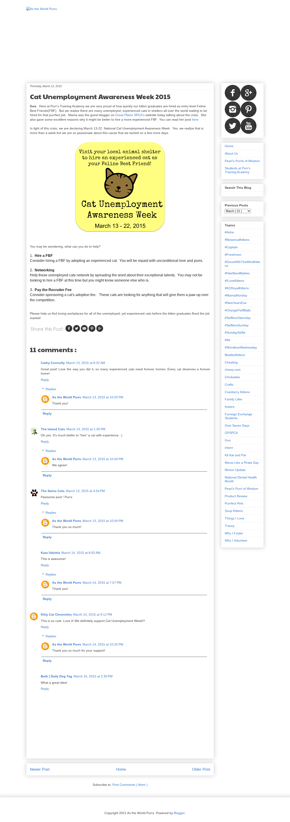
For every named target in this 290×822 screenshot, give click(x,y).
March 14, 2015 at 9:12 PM (92, 614)
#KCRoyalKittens (237, 288)
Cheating (231, 362)
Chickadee (232, 377)
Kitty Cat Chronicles (56, 614)
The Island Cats (53, 429)
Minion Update (235, 470)
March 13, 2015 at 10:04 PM (102, 459)
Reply (45, 380)
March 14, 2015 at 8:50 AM (80, 552)
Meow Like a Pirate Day (242, 462)
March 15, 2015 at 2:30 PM (93, 676)
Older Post (201, 769)
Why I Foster (234, 533)
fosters (229, 407)
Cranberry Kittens (237, 392)
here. (195, 119)
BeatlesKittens (235, 355)
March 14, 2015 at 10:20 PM (102, 644)
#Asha (229, 232)
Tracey (229, 526)
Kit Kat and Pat (235, 455)
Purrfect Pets (234, 503)
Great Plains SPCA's (130, 115)
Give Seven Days (237, 425)
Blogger (179, 813)
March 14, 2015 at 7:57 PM (101, 582)
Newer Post (40, 769)
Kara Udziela (50, 552)
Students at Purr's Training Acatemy (237, 170)
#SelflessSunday (237, 325)
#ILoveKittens (234, 280)
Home (121, 769)
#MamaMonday (236, 295)
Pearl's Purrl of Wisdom (241, 488)
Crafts (229, 384)
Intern (229, 447)
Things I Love (234, 518)
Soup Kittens (234, 511)
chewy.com (233, 369)
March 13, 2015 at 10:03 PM (102, 397)
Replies (51, 389)
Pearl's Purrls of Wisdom (242, 161)
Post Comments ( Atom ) (129, 784)
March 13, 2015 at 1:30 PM (85, 429)
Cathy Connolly (53, 363)
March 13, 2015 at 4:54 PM (85, 491)
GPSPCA (231, 433)
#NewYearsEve (235, 303)
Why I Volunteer (236, 540)
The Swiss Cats (53, 491)
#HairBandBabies (237, 273)
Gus (228, 440)
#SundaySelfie (235, 332)
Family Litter (233, 399)
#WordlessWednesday (241, 347)
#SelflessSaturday (238, 318)
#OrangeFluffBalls (238, 310)
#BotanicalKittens (237, 239)
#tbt (227, 340)
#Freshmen (233, 254)
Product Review (236, 496)
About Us (231, 153)
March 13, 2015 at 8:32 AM (85, 363)
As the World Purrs (66, 397)
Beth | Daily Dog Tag (56, 676)
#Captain (231, 247)
